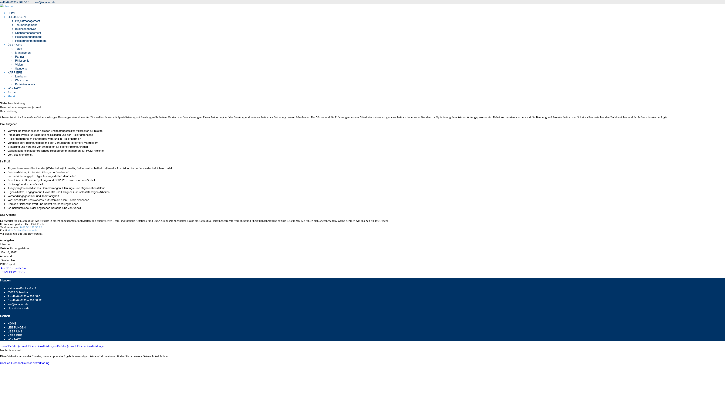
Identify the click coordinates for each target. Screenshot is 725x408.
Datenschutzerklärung (35, 363)
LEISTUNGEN (17, 327)
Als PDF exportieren (13, 268)
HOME (12, 323)
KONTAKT (14, 339)
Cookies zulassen (11, 363)
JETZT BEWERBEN (12, 272)
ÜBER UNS (15, 331)
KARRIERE (15, 335)
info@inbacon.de (45, 2)
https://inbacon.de (18, 308)
